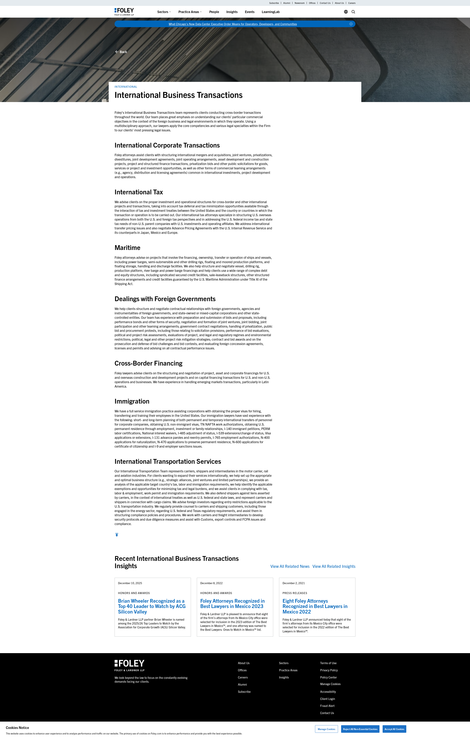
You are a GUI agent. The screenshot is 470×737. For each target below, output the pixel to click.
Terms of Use (328, 663)
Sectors (162, 12)
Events (249, 12)
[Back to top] (117, 535)
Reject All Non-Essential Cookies (360, 728)
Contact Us (325, 3)
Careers (351, 3)
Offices (312, 3)
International (126, 86)
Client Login (327, 698)
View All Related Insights (333, 566)
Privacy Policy (329, 670)
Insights (232, 12)
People (214, 12)
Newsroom (300, 3)
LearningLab (271, 12)
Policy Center (328, 677)
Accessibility (328, 691)
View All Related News (290, 566)
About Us (339, 3)
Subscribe (274, 3)
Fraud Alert (327, 705)
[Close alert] (351, 23)
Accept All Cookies (394, 728)
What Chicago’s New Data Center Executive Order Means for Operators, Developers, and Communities (233, 24)
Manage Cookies (326, 728)
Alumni (286, 3)
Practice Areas (188, 12)
